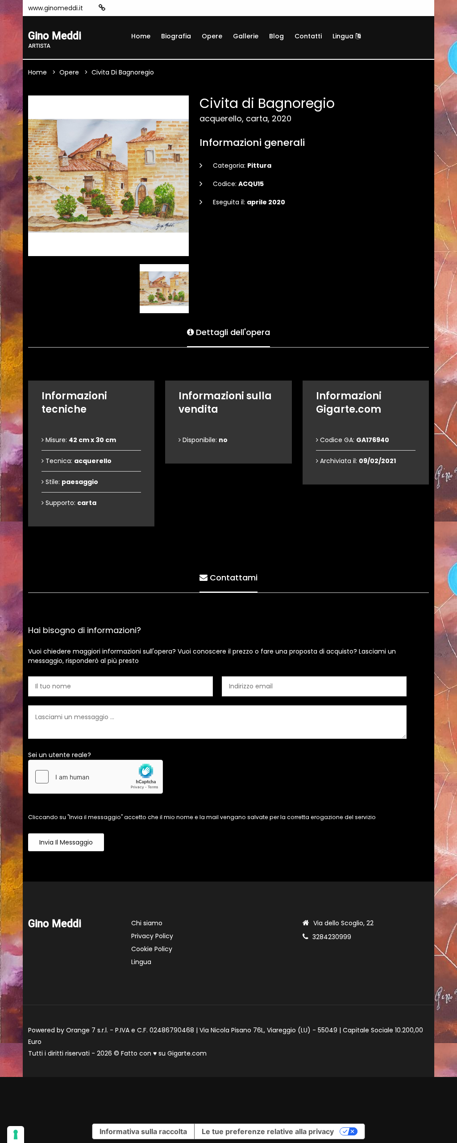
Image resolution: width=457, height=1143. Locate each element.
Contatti (308, 36)
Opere (212, 36)
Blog (276, 36)
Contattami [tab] (233, 577)
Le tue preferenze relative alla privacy (268, 1131)
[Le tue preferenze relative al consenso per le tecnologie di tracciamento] (15, 1134)
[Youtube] (142, 8)
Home (140, 36)
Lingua (343, 36)
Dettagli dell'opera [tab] (232, 332)
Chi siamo (146, 923)
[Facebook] (129, 8)
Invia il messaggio (66, 842)
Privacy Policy (152, 936)
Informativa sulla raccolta (143, 1131)
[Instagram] (116, 8)
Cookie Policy (151, 948)
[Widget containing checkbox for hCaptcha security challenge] (95, 777)
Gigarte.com (187, 1053)
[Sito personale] (102, 8)
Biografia (176, 36)
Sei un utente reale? (59, 754)
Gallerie (245, 36)
